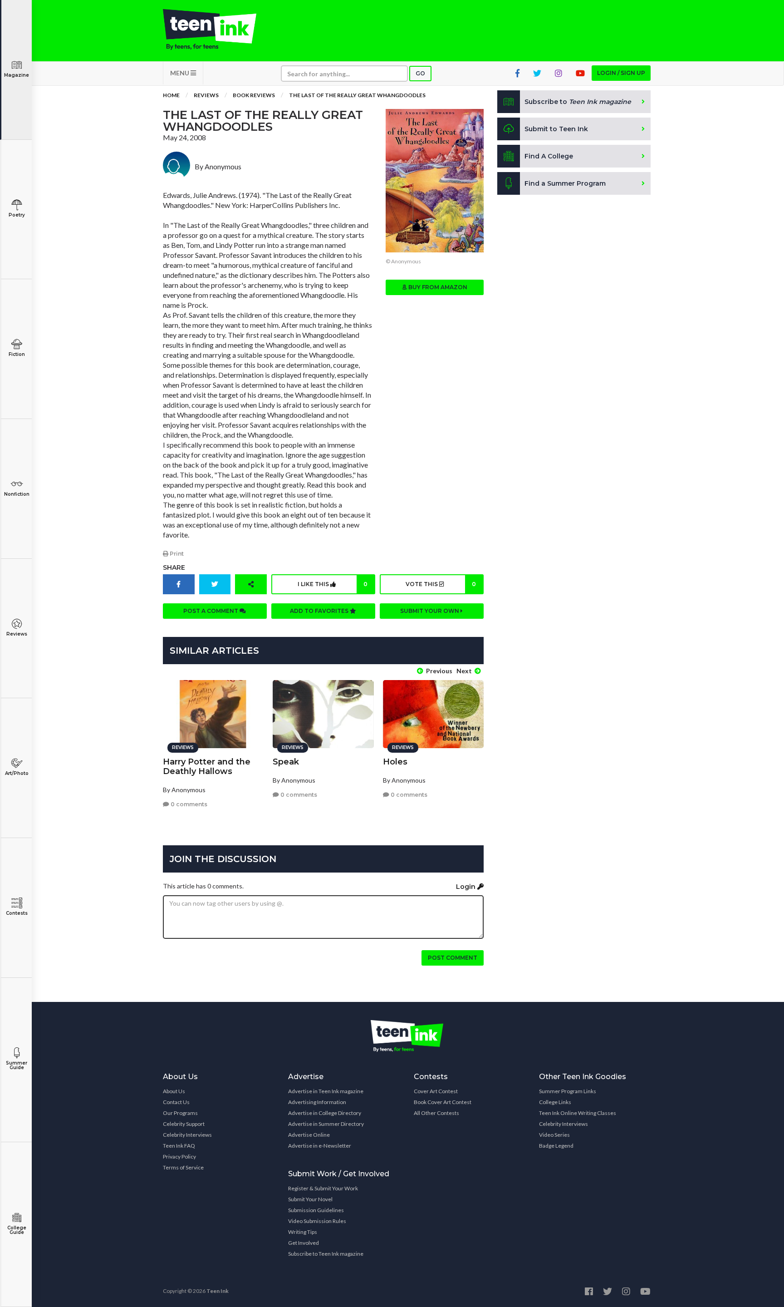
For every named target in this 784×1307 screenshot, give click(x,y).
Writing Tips (302, 1231)
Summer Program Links (567, 1091)
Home (171, 95)
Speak (286, 762)
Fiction (17, 354)
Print (176, 553)
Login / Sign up (621, 72)
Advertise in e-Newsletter (319, 1145)
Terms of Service (183, 1167)
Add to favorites (320, 610)
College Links (555, 1102)
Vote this (440, 584)
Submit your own (430, 610)
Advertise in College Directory (324, 1113)
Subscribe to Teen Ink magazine (325, 1253)
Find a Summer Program (565, 183)
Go (420, 73)
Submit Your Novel (310, 1199)
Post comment (452, 957)
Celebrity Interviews (187, 1134)
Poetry (17, 215)
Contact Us (176, 1102)
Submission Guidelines (316, 1210)
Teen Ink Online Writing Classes (577, 1113)
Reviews (16, 634)
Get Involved (303, 1242)
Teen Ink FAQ (179, 1145)
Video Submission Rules (317, 1221)
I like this (333, 584)
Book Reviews (254, 95)
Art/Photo (17, 773)
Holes (395, 762)
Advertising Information (317, 1102)
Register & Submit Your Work (323, 1188)
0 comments (188, 804)
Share (174, 567)
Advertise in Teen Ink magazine (325, 1091)
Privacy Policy (179, 1156)
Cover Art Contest (436, 1091)
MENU (180, 73)
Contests (17, 913)
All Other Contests (436, 1113)
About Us (174, 1091)
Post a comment (211, 610)
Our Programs (180, 1113)
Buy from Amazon (437, 287)
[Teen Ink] (218, 29)
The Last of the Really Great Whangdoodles (357, 95)
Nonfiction (16, 494)
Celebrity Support (184, 1123)
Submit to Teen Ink (556, 129)
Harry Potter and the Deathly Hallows (206, 766)
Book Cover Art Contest (442, 1102)
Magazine (16, 75)
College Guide (16, 1230)
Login (466, 887)
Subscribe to (577, 102)
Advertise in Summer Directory (326, 1123)
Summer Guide (16, 1065)
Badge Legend (556, 1145)
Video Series (554, 1134)
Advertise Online (309, 1134)
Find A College (548, 156)
